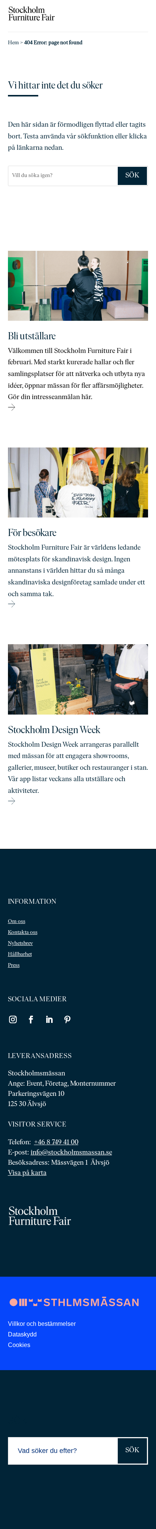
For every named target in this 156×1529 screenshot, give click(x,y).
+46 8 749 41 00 (56, 1142)
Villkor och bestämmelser (42, 1324)
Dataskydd (22, 1334)
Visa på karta (27, 1173)
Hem (13, 43)
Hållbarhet (20, 954)
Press (14, 965)
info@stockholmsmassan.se (71, 1153)
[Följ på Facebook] (31, 1019)
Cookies (19, 1345)
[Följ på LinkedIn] (49, 1019)
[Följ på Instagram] (12, 1019)
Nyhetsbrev (20, 943)
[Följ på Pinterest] (67, 1019)
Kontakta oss (22, 932)
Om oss (16, 922)
